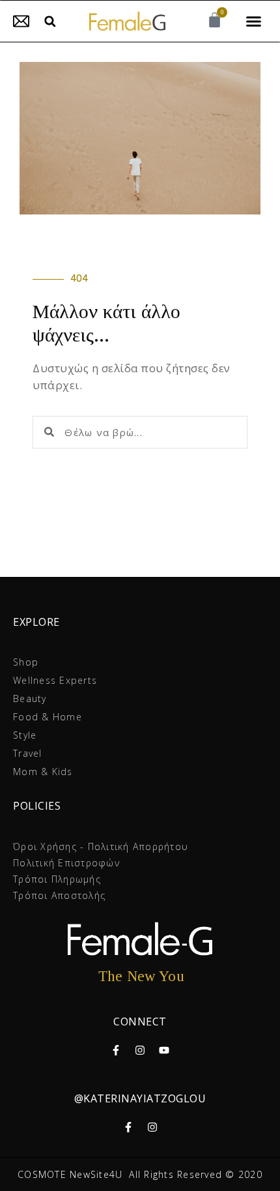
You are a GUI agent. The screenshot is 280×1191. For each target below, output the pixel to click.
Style (24, 735)
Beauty (30, 698)
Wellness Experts (55, 680)
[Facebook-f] (115, 1050)
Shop (25, 662)
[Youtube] (164, 1050)
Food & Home (47, 717)
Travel (27, 753)
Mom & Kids (43, 771)
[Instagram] (140, 1050)
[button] (49, 21)
